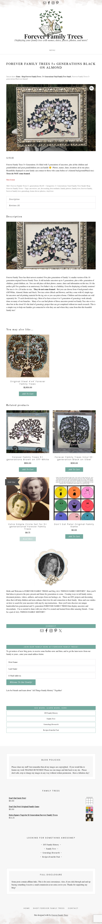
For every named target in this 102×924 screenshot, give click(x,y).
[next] (93, 224)
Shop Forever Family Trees (31, 77)
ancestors (33, 188)
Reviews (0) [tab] (14, 205)
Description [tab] (14, 199)
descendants (55, 188)
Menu (52, 50)
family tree (76, 188)
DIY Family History (51, 713)
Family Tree (51, 719)
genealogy (25, 191)
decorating (45, 188)
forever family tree (13, 191)
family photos (66, 188)
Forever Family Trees (59, 915)
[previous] (88, 224)
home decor (34, 191)
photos (43, 191)
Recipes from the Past (51, 730)
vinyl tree (49, 191)
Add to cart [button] (27, 394)
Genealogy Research (51, 724)
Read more (28, 539)
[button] (91, 88)
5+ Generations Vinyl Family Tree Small (56, 77)
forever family (86, 188)
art (39, 188)
